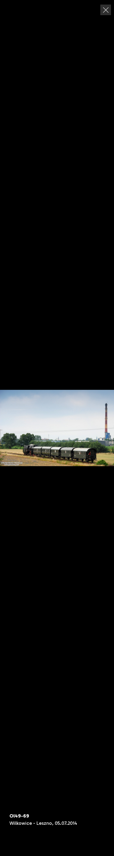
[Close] (105, 10)
